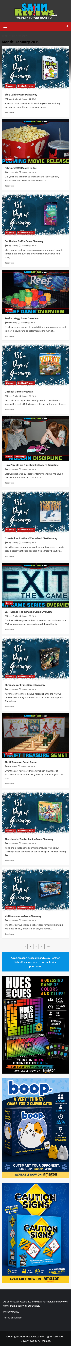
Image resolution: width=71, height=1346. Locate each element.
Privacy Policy (11, 1311)
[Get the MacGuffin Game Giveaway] (35, 214)
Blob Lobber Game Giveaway (21, 94)
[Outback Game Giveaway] (35, 365)
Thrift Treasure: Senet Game (20, 762)
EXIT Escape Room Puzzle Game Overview (28, 612)
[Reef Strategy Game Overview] (35, 292)
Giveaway (10, 86)
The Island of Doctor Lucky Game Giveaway (29, 839)
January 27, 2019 (29, 689)
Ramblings (20, 456)
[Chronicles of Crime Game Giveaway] (35, 658)
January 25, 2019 (29, 920)
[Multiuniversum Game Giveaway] (35, 889)
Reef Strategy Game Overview (21, 318)
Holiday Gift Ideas (25, 86)
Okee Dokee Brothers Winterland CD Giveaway (31, 538)
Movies (9, 159)
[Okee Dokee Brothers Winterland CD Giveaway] (35, 512)
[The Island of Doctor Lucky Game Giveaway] (35, 812)
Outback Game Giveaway (19, 391)
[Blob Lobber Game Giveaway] (35, 68)
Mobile (9, 456)
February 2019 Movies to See (21, 168)
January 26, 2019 (29, 843)
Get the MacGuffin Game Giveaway (24, 241)
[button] (5, 26)
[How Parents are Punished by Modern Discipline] (35, 438)
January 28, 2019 (29, 542)
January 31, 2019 (29, 99)
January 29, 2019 (29, 396)
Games (9, 309)
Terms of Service (12, 1317)
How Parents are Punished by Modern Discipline (32, 465)
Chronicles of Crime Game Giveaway (25, 685)
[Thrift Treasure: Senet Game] (35, 735)
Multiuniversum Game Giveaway (23, 916)
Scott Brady (12, 322)
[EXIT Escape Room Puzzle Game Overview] (35, 585)
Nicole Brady (12, 99)
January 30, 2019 (29, 245)
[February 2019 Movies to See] (35, 141)
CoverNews (27, 1340)
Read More (9, 112)
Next (49, 946)
